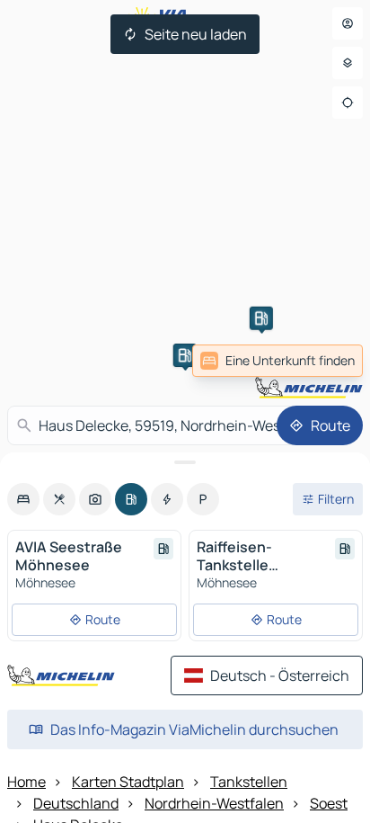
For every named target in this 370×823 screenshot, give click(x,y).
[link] (277, 360)
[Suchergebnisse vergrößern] (185, 462)
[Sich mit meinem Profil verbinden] (347, 23)
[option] (23, 499)
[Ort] (347, 102)
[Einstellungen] (347, 63)
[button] (185, 355)
